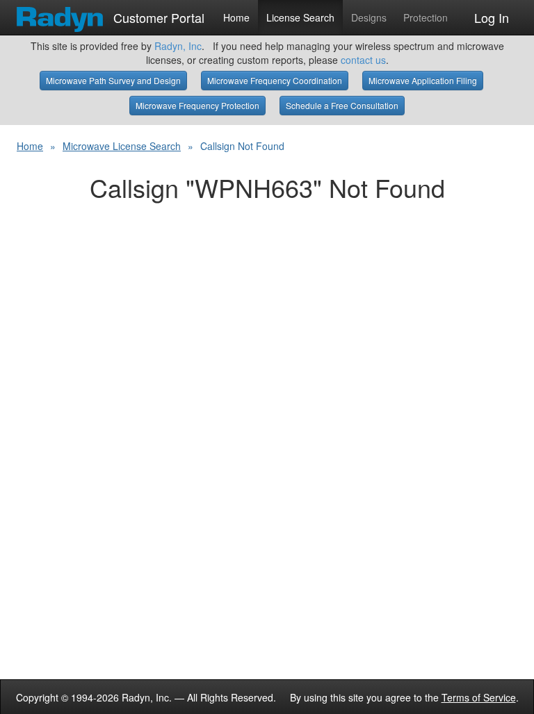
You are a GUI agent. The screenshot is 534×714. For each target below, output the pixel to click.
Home (236, 17)
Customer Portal (157, 14)
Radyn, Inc (178, 46)
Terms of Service (479, 697)
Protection (425, 17)
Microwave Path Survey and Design (113, 80)
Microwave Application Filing (423, 80)
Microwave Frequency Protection (197, 105)
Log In (491, 17)
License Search (300, 17)
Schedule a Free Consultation (342, 105)
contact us (363, 60)
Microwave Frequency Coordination (274, 80)
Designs (369, 17)
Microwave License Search (122, 146)
